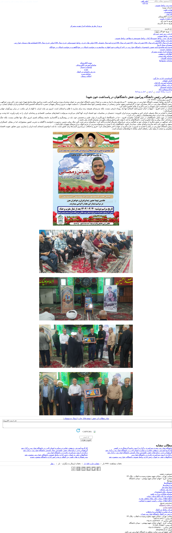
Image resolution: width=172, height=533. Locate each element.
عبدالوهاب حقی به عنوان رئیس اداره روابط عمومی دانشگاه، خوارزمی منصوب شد (56, 455)
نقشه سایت (167, 507)
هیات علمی (167, 10)
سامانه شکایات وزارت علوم (161, 494)
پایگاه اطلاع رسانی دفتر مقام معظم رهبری (155, 499)
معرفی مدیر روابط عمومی (162, 38)
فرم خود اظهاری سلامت (108, 47)
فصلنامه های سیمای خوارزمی (25, 43)
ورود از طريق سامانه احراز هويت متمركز (86, 26)
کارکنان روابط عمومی (144, 38)
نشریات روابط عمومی (163, 41)
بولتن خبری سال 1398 (62, 43)
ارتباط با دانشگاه (165, 505)
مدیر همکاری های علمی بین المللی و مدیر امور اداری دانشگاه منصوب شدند (59, 457)
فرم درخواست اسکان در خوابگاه (87, 47)
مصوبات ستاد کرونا (164, 45)
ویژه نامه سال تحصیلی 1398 (104, 43)
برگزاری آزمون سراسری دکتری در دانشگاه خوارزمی (67, 453)
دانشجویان (168, 12)
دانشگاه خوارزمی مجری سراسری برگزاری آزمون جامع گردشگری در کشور (143, 448)
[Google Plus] (78, 469)
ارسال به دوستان (70, 418)
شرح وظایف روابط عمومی (125, 38)
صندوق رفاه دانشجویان (163, 492)
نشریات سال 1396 (151, 43)
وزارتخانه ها (167, 485)
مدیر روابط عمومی (164, 36)
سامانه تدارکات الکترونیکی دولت (159, 496)
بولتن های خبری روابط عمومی (82, 43)
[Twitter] (93, 469)
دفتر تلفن (144, 1)
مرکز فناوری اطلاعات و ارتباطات (159, 512)
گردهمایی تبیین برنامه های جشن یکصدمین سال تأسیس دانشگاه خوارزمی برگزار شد (55, 450)
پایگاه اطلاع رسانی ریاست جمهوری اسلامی (155, 501)
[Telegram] (88, 469)
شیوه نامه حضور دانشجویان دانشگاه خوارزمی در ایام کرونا (139, 47)
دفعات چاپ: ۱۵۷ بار (91, 464)
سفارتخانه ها (167, 487)
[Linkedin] (83, 469)
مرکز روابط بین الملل (163, 510)
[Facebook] (99, 469)
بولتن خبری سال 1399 (45, 43)
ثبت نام (156, 34)
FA (147, 3)
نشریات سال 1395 (165, 43)
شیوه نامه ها (167, 47)
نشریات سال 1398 (122, 43)
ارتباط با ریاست (166, 19)
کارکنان (169, 14)
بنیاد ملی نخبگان (166, 490)
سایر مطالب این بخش (100, 418)
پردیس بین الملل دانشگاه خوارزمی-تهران (156, 514)
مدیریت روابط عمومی (163, 5)
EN (144, 3)
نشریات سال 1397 (137, 43)
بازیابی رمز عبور (165, 34)
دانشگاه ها (168, 483)
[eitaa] (73, 469)
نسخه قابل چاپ (84, 418)
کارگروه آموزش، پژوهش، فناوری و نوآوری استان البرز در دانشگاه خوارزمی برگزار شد (54, 448)
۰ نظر (52, 464)
